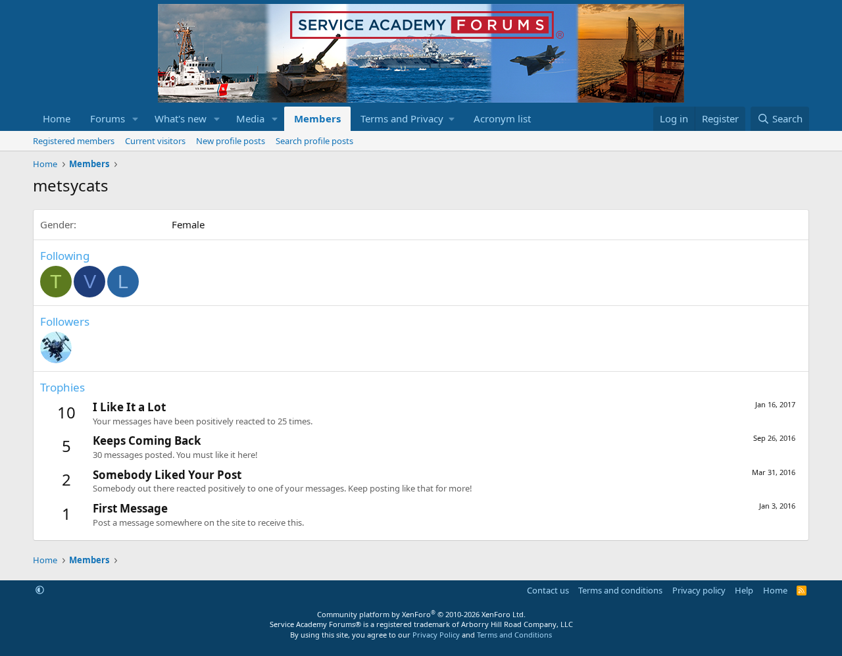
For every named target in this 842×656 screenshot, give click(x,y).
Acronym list (502, 118)
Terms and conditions (620, 590)
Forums (107, 118)
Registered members (73, 141)
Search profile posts (314, 141)
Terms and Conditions (514, 635)
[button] (135, 119)
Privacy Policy (436, 635)
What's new (181, 118)
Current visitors (155, 141)
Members (317, 118)
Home (56, 118)
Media (250, 118)
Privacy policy (699, 590)
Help (744, 590)
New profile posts (230, 141)
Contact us (548, 590)
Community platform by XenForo (421, 614)
